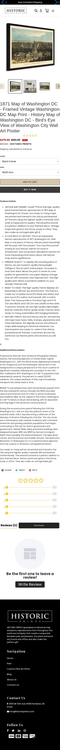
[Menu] (53, 11)
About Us (11, 679)
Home (10, 658)
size (2, 167)
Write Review (39, 525)
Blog (9, 674)
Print (9, 663)
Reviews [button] (9, 525)
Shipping (4, 149)
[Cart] (46, 10)
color (2, 156)
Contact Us (13, 684)
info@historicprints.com (22, 711)
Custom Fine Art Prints (18, 668)
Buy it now (30, 190)
